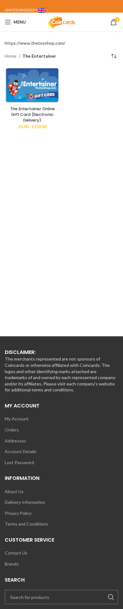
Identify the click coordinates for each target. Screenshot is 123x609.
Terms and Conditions (26, 523)
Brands (12, 563)
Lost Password (19, 462)
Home (11, 56)
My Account (17, 418)
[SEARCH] (111, 597)
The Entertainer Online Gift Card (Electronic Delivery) (32, 114)
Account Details (21, 451)
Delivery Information (25, 502)
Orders (12, 429)
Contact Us (16, 552)
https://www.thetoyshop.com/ (35, 43)
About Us (14, 491)
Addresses (15, 440)
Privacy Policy (18, 513)
